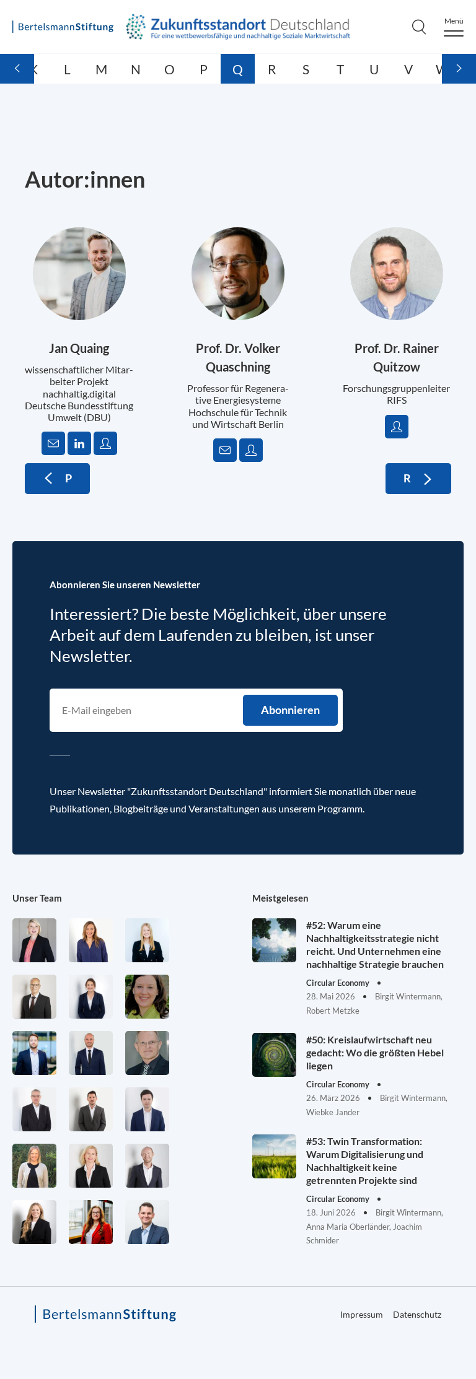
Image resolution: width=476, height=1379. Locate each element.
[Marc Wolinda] (147, 1222)
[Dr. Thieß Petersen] (34, 1109)
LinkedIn (79, 443)
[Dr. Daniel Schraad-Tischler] (147, 1166)
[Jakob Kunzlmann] (34, 1053)
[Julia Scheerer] (34, 1166)
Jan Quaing (79, 348)
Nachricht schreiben (53, 443)
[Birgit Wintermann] (91, 1222)
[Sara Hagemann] (91, 997)
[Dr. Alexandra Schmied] (91, 1166)
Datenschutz (417, 1314)
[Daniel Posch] (91, 1109)
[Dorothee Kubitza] (147, 997)
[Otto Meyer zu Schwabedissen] (91, 1053)
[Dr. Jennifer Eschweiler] (91, 940)
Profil (105, 443)
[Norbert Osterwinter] (147, 1053)
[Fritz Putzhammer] (147, 1109)
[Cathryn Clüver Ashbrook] (34, 940)
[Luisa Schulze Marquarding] (34, 1222)
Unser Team (37, 897)
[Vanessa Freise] (147, 940)
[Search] (419, 26)
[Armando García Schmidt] (34, 997)
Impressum (361, 1314)
